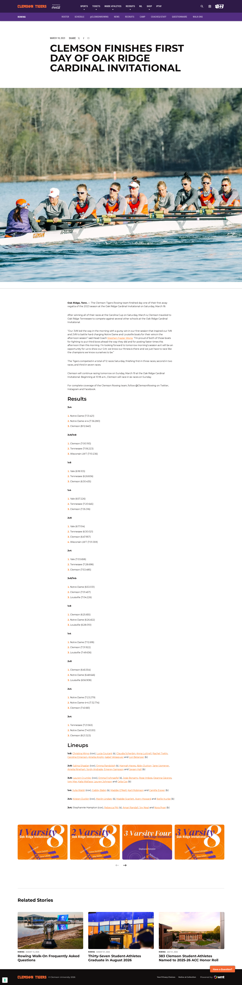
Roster (65, 16)
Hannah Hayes (127, 765)
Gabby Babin (99, 790)
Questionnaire (179, 16)
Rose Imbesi (145, 778)
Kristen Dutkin (81, 799)
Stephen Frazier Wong (120, 338)
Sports (84, 6)
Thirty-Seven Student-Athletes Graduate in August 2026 (114, 958)
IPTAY (159, 6)
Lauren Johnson (103, 781)
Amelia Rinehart (76, 769)
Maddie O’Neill (118, 790)
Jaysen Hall (135, 769)
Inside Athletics (112, 6)
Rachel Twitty (160, 753)
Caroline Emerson (77, 757)
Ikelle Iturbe (164, 799)
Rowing (21, 952)
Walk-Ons (198, 16)
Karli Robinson (136, 790)
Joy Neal (144, 807)
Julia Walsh (78, 790)
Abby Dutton (144, 765)
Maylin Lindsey (104, 799)
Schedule (210, 6)
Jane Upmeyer (161, 765)
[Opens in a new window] (219, 6)
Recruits (130, 6)
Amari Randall (130, 807)
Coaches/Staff (158, 16)
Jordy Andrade (94, 769)
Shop (149, 6)
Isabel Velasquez (114, 757)
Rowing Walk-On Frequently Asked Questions (49, 958)
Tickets (96, 6)
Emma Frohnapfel (108, 778)
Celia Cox (122, 781)
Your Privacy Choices (166, 977)
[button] (124, 865)
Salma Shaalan (81, 765)
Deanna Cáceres (162, 778)
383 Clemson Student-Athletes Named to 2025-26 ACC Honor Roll (188, 958)
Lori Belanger (136, 757)
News (116, 16)
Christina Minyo (81, 753)
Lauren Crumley (82, 778)
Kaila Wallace (85, 781)
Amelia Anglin (96, 757)
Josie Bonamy (130, 778)
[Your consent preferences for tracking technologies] (5, 980)
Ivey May (72, 781)
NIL (140, 6)
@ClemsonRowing (99, 16)
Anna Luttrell (144, 753)
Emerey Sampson (114, 769)
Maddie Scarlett (125, 799)
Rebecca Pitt (111, 807)
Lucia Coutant (104, 753)
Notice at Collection (187, 977)
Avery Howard (143, 799)
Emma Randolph (105, 765)
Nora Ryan (160, 807)
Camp (142, 16)
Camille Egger (157, 790)
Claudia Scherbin (125, 753)
